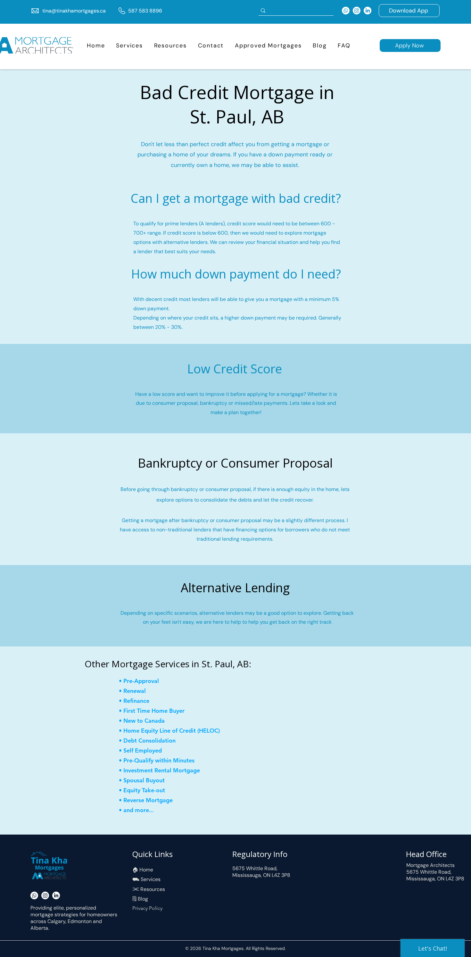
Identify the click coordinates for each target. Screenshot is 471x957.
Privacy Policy (147, 908)
